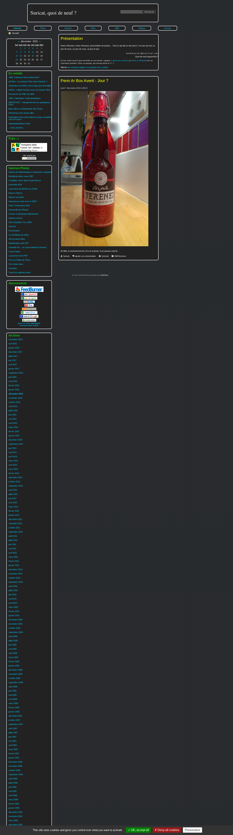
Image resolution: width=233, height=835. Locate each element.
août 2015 (13, 406)
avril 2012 (13, 502)
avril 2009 (13, 653)
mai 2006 (13, 791)
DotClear (104, 275)
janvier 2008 (14, 712)
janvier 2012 (14, 515)
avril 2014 (13, 456)
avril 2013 (13, 465)
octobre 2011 (14, 528)
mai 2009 (13, 649)
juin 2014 (12, 448)
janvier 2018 (14, 348)
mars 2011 (13, 557)
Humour (68, 28)
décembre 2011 (15, 519)
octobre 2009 (14, 628)
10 (29, 52)
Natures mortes (15, 218)
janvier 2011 (14, 565)
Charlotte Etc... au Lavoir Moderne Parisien (27, 247)
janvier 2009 (14, 666)
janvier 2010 (14, 615)
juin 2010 (12, 594)
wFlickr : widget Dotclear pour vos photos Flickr (30, 90)
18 (33, 56)
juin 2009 (12, 645)
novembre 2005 (15, 816)
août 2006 (13, 779)
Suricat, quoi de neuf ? (53, 12)
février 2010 (14, 611)
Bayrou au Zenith (16, 197)
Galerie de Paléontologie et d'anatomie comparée (30, 172)
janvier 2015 (14, 436)
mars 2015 (13, 427)
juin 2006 (12, 787)
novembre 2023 (15, 339)
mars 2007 (13, 749)
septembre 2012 (16, 486)
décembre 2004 (15, 825)
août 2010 (13, 586)
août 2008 (13, 686)
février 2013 (14, 473)
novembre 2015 (15, 398)
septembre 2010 (16, 582)
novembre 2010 (15, 574)
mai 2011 (12, 548)
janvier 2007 (14, 758)
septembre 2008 (16, 682)
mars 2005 (13, 820)
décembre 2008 (15, 670)
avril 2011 (13, 553)
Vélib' (117, 28)
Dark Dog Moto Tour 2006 (20, 222)
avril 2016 (13, 381)
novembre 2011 (15, 523)
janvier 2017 (14, 369)
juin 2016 (12, 377)
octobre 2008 (14, 678)
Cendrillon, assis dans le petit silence (25, 180)
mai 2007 (13, 741)
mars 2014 (13, 461)
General (104, 256)
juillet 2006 (13, 783)
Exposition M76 (15, 185)
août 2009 (13, 636)
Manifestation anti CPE (18, 243)
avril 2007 (13, 745)
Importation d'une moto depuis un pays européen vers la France (30, 118)
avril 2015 (13, 423)
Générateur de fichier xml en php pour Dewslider (30, 86)
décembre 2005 (15, 812)
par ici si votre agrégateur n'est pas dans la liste (29, 324)
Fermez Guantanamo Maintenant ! (24, 214)
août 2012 (13, 490)
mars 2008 (13, 703)
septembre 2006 (16, 774)
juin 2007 (12, 737)
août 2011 (13, 536)
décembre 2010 (15, 569)
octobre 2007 (14, 720)
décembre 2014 (15, 440)
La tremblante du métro (19, 235)
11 (33, 52)
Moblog (142, 28)
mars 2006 (13, 799)
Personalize (192, 830)
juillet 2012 (13, 494)
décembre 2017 (15, 352)
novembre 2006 (15, 766)
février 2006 (14, 804)
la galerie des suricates (119, 60)
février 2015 (14, 431)
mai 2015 (13, 419)
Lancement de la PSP (18, 256)
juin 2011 (12, 544)
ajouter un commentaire (85, 256)
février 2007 (14, 753)
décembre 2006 (15, 762)
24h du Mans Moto (17, 239)
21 (17, 60)
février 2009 (14, 661)
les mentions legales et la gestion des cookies (88, 67)
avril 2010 (13, 603)
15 (21, 56)
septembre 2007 (16, 724)
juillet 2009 (13, 640)
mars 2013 (13, 469)
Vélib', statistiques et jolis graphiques (25, 98)
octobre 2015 (14, 402)
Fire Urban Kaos (16, 264)
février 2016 (14, 385)
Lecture (167, 28)
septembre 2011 (16, 532)
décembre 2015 (16, 394)
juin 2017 (12, 360)
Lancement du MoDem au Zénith (23, 189)
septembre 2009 (16, 632)
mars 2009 (13, 657)
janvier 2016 (14, 389)
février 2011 (14, 561)
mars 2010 (13, 607)
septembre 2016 (16, 373)
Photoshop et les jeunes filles (21, 113)
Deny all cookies (168, 830)
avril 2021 (13, 343)
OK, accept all (139, 830)
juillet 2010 (13, 590)
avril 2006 (13, 795)
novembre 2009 (15, 624)
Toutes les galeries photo (20, 272)
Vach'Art (12, 226)
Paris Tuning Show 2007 (19, 205)
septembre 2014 (16, 444)
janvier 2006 (14, 808)
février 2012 (14, 511)
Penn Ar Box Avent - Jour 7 (84, 80)
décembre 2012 (15, 477)
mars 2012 (13, 507)
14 (17, 56)
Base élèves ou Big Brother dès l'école (25, 109)
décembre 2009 (15, 620)
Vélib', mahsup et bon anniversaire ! (24, 77)
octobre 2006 (14, 770)
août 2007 (13, 728)
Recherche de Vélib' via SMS (21, 94)
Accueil (15, 33)
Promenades (14, 231)
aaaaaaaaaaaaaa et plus (19, 123)
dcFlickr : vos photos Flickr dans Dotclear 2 (28, 81)
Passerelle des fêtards (18, 210)
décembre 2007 (15, 716)
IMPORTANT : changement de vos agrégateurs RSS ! (30, 103)
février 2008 (14, 707)
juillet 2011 (13, 540)
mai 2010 (13, 599)
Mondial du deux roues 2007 (21, 176)
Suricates (13, 268)
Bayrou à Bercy (15, 193)
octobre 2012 (14, 482)
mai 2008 (13, 695)
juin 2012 (12, 498)
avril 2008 (13, 699)
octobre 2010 (14, 578)
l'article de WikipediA (139, 60)
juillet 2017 (13, 356)
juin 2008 (12, 691)
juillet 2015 (13, 410)
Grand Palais (14, 251)
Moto (93, 28)
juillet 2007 (13, 733)
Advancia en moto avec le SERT (23, 201)
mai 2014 (13, 452)
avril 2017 (13, 364)
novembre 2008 (15, 674)
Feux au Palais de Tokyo (19, 260)
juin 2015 (12, 415)
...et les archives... (17, 128)
